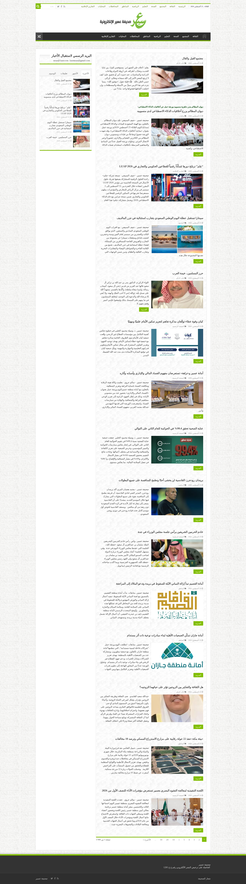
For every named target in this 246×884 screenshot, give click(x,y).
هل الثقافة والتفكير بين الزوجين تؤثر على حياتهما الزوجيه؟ (171, 687)
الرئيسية (181, 6)
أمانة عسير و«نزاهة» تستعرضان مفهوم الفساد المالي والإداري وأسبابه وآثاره (161, 373)
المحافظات (113, 6)
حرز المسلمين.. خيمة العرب (187, 273)
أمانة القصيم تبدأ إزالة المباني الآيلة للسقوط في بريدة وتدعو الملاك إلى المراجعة (159, 583)
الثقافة (172, 6)
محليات (181, 116)
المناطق (125, 6)
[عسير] (123, 20)
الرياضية (135, 6)
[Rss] (64, 7)
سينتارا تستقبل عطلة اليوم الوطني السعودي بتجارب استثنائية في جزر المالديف (160, 218)
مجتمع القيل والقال (192, 58)
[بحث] (38, 6)
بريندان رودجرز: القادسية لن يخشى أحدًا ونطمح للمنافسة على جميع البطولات (161, 480)
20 (167, 839)
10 (173, 839)
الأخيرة (86, 73)
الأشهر (75, 73)
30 (161, 839)
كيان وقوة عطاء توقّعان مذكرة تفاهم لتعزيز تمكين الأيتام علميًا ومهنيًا (165, 321)
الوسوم (52, 73)
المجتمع (163, 6)
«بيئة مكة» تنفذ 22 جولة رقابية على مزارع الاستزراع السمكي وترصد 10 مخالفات (159, 738)
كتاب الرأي (180, 63)
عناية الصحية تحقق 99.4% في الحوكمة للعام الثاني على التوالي (169, 428)
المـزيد (144, 94)
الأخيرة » (147, 839)
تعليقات (64, 73)
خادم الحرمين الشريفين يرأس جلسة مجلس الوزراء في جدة (170, 531)
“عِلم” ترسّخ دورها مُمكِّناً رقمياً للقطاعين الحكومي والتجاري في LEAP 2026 (161, 166)
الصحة (153, 6)
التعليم (145, 6)
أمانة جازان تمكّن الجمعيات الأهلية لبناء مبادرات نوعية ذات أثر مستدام (165, 635)
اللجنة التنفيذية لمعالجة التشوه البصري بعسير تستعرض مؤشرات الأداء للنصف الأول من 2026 (152, 790)
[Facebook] (61, 7)
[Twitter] (58, 7)
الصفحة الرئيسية (178, 326)
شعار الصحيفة (204, 878)
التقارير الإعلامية (88, 6)
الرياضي (181, 485)
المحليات (101, 6)
